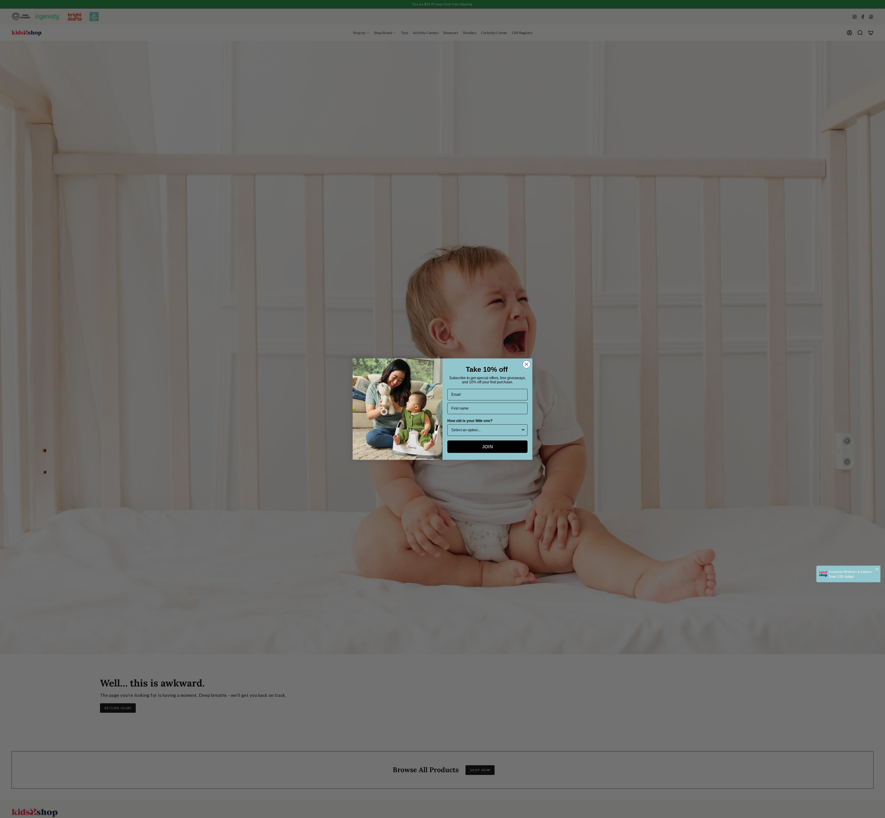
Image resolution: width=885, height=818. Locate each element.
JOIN (487, 446)
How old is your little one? (470, 421)
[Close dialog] (526, 364)
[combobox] (486, 430)
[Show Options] (523, 430)
